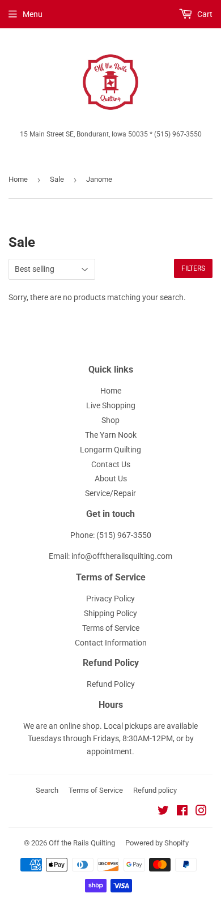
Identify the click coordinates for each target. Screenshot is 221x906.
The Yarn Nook (111, 434)
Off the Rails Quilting (82, 843)
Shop (110, 420)
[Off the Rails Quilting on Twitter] (163, 812)
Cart (204, 14)
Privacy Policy (110, 598)
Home (18, 179)
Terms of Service (110, 628)
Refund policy (155, 790)
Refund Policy (111, 684)
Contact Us (110, 464)
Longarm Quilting (110, 449)
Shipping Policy (110, 613)
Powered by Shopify (157, 843)
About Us (111, 478)
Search (47, 790)
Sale (57, 179)
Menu (32, 14)
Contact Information (111, 642)
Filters (193, 268)
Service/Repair (110, 493)
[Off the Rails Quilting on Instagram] (201, 812)
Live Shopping (110, 405)
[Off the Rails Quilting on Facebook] (182, 812)
